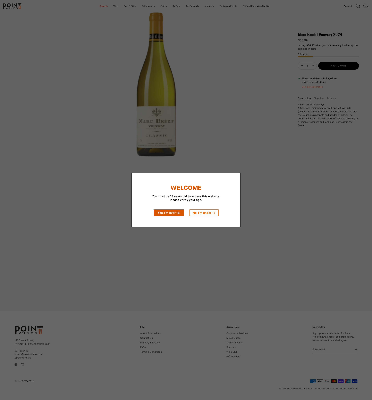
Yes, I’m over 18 (169, 213)
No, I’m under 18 (204, 213)
